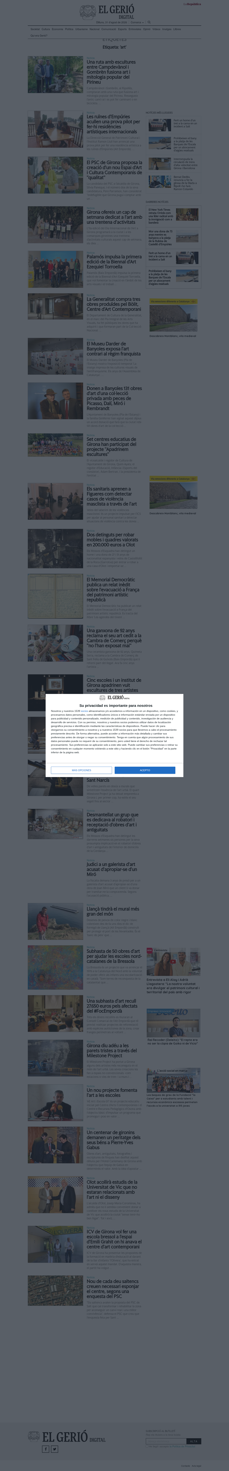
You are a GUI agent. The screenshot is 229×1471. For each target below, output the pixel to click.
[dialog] (114, 735)
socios (84, 711)
